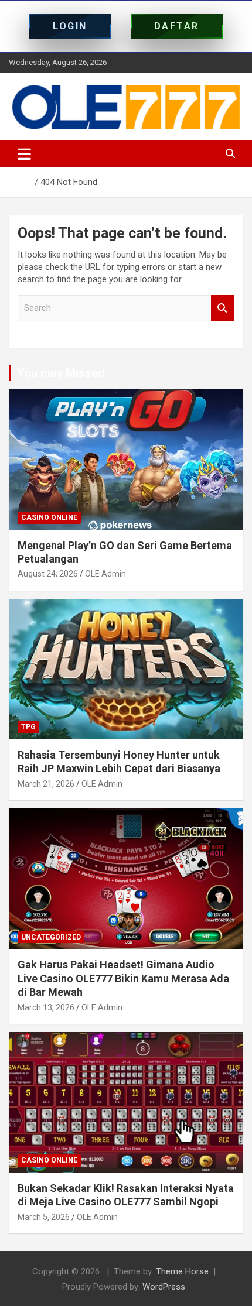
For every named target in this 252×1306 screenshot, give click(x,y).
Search (222, 308)
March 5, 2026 (44, 1217)
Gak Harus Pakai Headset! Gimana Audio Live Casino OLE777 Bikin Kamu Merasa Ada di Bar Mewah (123, 978)
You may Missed (61, 373)
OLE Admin (105, 573)
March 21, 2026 (46, 784)
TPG (28, 727)
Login (70, 26)
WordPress (163, 1286)
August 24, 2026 (48, 573)
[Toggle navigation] (24, 153)
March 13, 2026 (46, 1007)
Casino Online (49, 517)
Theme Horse (182, 1271)
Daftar (176, 26)
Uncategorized (51, 937)
